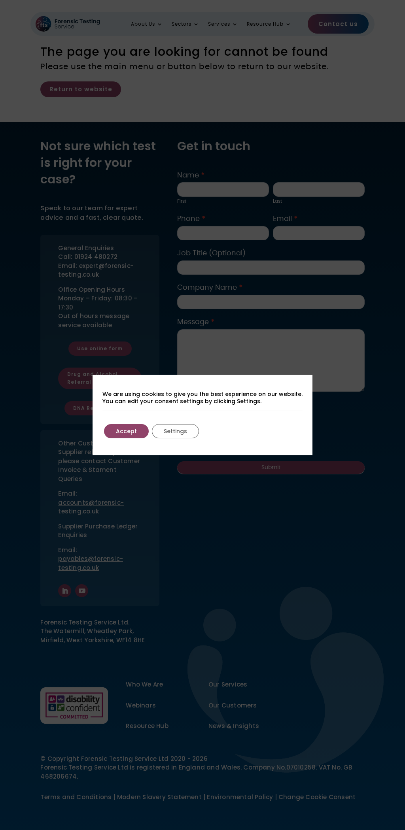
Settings (175, 431)
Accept (126, 431)
